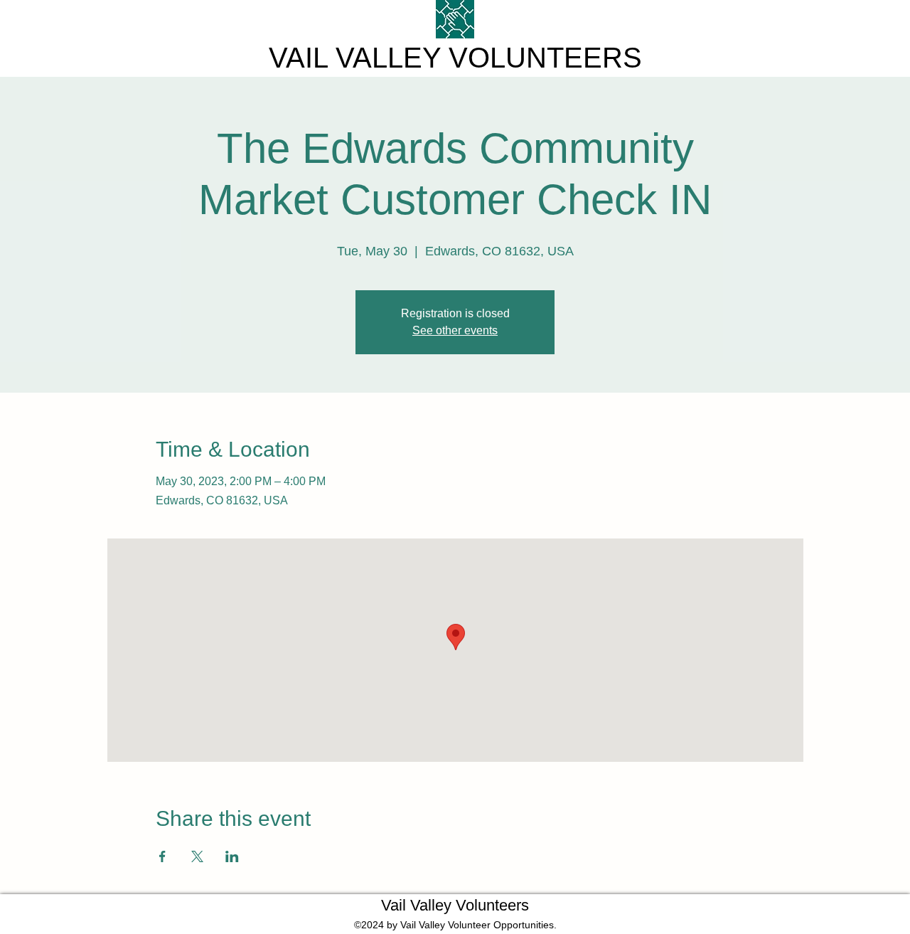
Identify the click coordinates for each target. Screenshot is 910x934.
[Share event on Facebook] (162, 856)
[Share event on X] (197, 856)
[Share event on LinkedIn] (232, 856)
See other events (455, 330)
